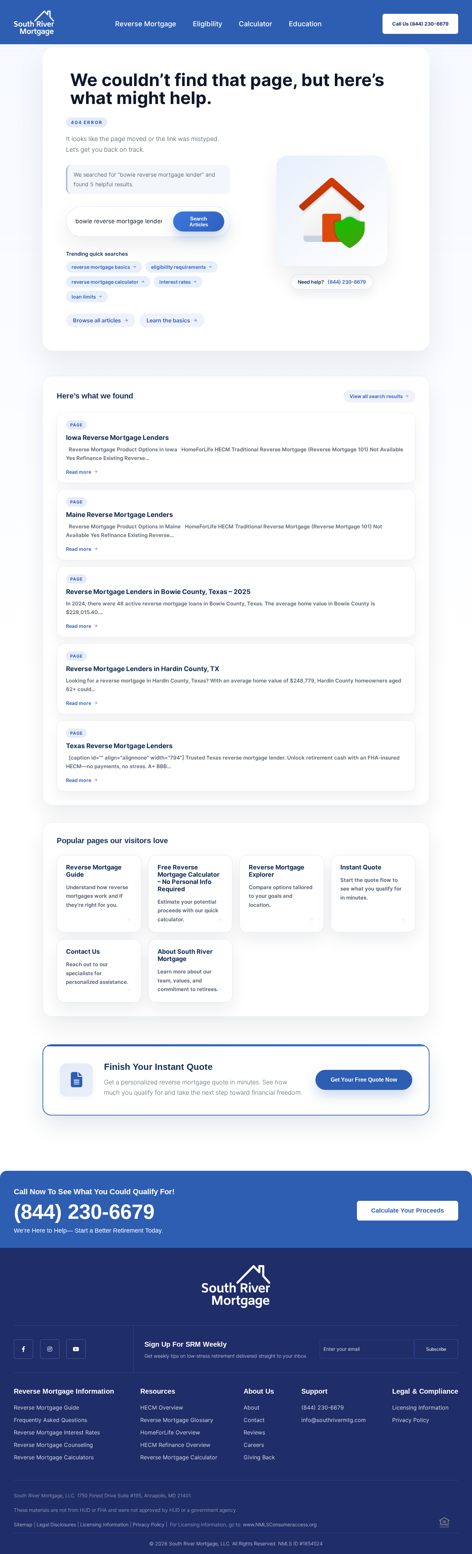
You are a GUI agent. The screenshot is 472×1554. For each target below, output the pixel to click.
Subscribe (436, 1349)
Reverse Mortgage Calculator (178, 1457)
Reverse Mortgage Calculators (54, 1457)
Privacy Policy (410, 1419)
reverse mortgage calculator (105, 282)
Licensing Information (420, 1407)
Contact (254, 1419)
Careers (254, 1444)
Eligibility (207, 24)
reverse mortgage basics (101, 267)
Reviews (254, 1432)
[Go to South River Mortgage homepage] (34, 23)
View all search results (376, 396)
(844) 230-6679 (347, 282)
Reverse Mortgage (145, 24)
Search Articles (198, 221)
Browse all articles (97, 320)
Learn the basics (168, 320)
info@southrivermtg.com (333, 1419)
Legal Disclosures (56, 1524)
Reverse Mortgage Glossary (176, 1419)
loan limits (84, 297)
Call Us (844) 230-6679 (420, 24)
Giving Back (259, 1457)
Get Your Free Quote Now (364, 1080)
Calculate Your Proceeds (407, 1210)
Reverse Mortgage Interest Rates (57, 1432)
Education (305, 24)
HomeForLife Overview (170, 1432)
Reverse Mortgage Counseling (53, 1444)
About (251, 1407)
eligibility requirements (178, 267)
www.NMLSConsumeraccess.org (280, 1524)
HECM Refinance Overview (175, 1444)
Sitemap (23, 1524)
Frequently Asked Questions (50, 1419)
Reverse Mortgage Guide (46, 1407)
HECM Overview (161, 1407)
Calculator (255, 24)
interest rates (175, 282)
